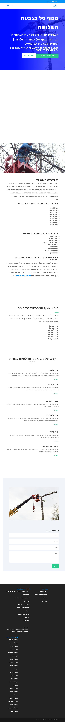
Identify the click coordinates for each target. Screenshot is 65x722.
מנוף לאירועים (26, 594)
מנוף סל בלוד (15, 685)
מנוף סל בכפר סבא (13, 682)
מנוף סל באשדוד (14, 649)
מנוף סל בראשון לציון (13, 701)
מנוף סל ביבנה (14, 678)
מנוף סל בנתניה (14, 695)
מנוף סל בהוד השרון (13, 672)
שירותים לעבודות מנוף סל (40, 594)
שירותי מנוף (26, 620)
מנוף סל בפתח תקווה (13, 652)
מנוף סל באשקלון (14, 659)
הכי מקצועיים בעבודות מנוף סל (47, 55)
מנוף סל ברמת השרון (13, 708)
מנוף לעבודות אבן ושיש (23, 604)
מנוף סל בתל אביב (13, 639)
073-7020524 (53, 1)
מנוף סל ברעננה (14, 711)
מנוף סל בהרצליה (14, 646)
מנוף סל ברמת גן (14, 656)
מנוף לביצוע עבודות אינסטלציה (21, 598)
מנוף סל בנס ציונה (14, 691)
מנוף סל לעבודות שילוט (23, 614)
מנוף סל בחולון (14, 675)
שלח (55, 566)
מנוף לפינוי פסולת (25, 611)
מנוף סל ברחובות (14, 704)
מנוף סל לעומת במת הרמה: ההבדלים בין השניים (17, 591)
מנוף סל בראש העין (13, 698)
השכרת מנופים (26, 617)
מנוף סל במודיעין (14, 688)
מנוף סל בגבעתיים (13, 643)
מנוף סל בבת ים (14, 669)
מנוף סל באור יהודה (13, 662)
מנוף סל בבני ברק (14, 665)
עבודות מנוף (44, 598)
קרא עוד (56, 379)
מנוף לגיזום (26, 601)
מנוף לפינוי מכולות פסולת (23, 607)
